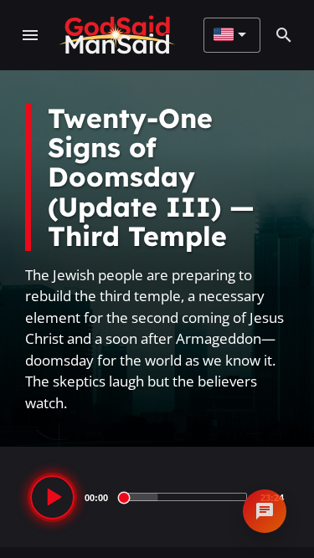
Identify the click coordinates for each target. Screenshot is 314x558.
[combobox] (230, 35)
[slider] (184, 497)
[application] (157, 497)
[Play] (52, 497)
